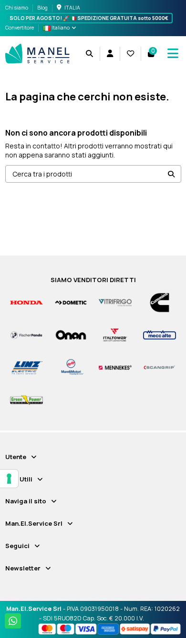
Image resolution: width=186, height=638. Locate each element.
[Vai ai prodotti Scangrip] (159, 367)
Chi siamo (17, 7)
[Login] (110, 54)
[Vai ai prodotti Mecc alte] (159, 335)
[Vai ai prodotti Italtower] (115, 335)
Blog (42, 7)
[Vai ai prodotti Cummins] (159, 302)
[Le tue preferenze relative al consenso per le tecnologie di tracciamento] (9, 479)
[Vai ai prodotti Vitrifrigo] (115, 302)
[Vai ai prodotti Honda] (26, 302)
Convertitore (19, 27)
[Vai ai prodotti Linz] (26, 367)
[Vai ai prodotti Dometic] (70, 302)
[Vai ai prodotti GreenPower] (26, 399)
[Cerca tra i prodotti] (171, 174)
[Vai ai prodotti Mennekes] (115, 367)
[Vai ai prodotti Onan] (70, 335)
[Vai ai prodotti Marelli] (70, 367)
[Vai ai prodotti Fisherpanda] (26, 335)
